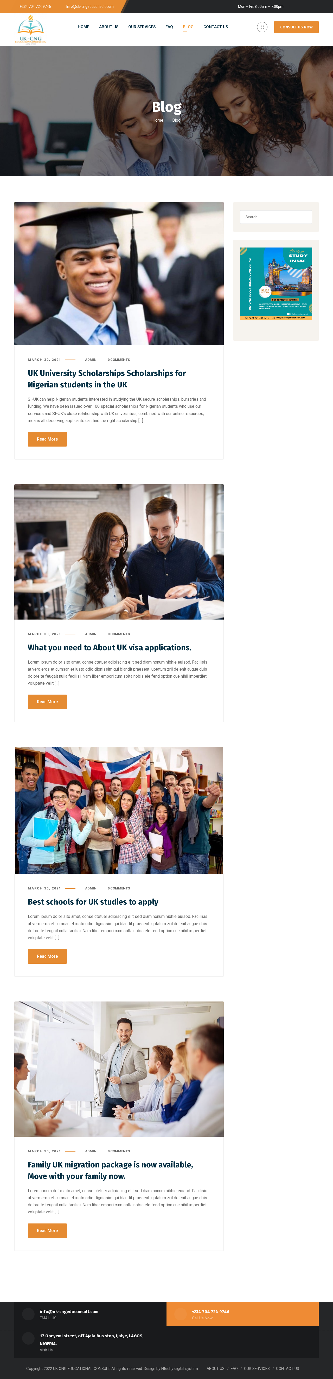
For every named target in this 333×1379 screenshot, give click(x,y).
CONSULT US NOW (296, 27)
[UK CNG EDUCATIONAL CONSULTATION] (30, 29)
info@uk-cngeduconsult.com (69, 1311)
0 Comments (119, 360)
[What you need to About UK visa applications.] (119, 552)
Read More (47, 439)
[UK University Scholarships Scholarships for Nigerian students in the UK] (119, 273)
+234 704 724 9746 (210, 1311)
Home (157, 120)
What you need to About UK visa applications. (109, 647)
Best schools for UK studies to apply (93, 902)
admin (91, 360)
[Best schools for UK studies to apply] (119, 810)
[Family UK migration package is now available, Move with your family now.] (119, 1069)
